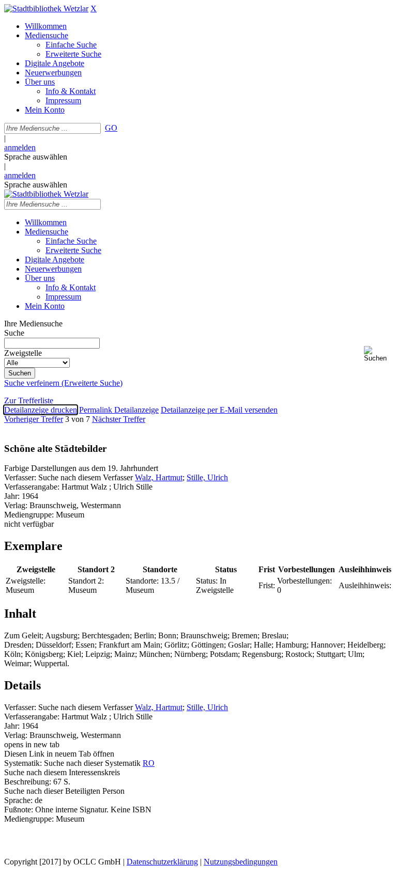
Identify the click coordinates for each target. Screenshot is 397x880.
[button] (378, 354)
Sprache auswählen (35, 156)
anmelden (20, 147)
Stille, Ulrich (207, 477)
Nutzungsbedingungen (241, 861)
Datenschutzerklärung (162, 861)
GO (111, 127)
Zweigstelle (23, 353)
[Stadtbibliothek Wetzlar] (46, 8)
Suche (14, 332)
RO (149, 763)
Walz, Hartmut (158, 477)
